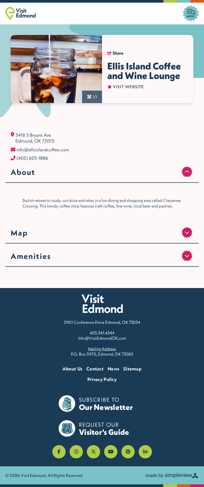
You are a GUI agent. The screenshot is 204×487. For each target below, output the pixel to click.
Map (19, 233)
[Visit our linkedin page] (145, 451)
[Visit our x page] (93, 451)
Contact (95, 369)
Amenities (31, 256)
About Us (72, 369)
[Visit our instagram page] (76, 451)
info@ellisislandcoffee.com (42, 150)
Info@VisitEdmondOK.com (102, 338)
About (23, 172)
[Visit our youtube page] (110, 451)
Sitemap (132, 369)
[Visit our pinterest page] (128, 451)
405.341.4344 (102, 332)
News (113, 369)
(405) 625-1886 (32, 158)
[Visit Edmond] (20, 13)
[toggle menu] (191, 13)
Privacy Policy (102, 379)
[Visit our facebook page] (59, 451)
